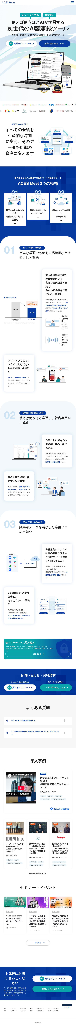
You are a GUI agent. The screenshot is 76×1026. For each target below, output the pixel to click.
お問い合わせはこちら (54, 43)
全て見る (38, 943)
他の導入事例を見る (36, 873)
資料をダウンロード (21, 43)
